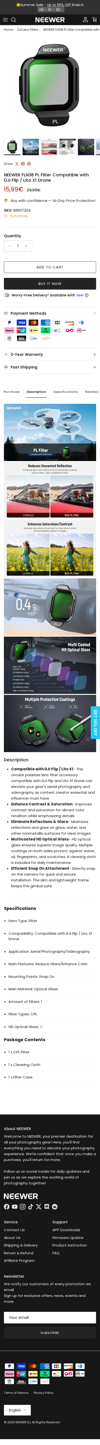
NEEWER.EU (23, 1422)
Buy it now (50, 283)
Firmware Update (67, 1237)
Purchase (11, 391)
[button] (94, 722)
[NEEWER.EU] (50, 19)
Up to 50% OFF (59, 4)
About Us (12, 1237)
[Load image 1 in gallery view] (50, 86)
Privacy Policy (44, 1393)
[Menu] (5, 19)
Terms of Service (16, 1393)
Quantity (12, 235)
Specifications (65, 391)
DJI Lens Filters (27, 30)
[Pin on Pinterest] (29, 164)
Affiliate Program (19, 1260)
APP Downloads (66, 1229)
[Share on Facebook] (23, 164)
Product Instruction (69, 1245)
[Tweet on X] (17, 164)
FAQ (55, 1253)
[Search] (16, 19)
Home (8, 30)
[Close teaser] (88, 739)
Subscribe (50, 1333)
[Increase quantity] (27, 246)
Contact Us (14, 1229)
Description (36, 391)
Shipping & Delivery (21, 1245)
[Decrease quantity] (8, 246)
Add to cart (50, 267)
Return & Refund (18, 1253)
